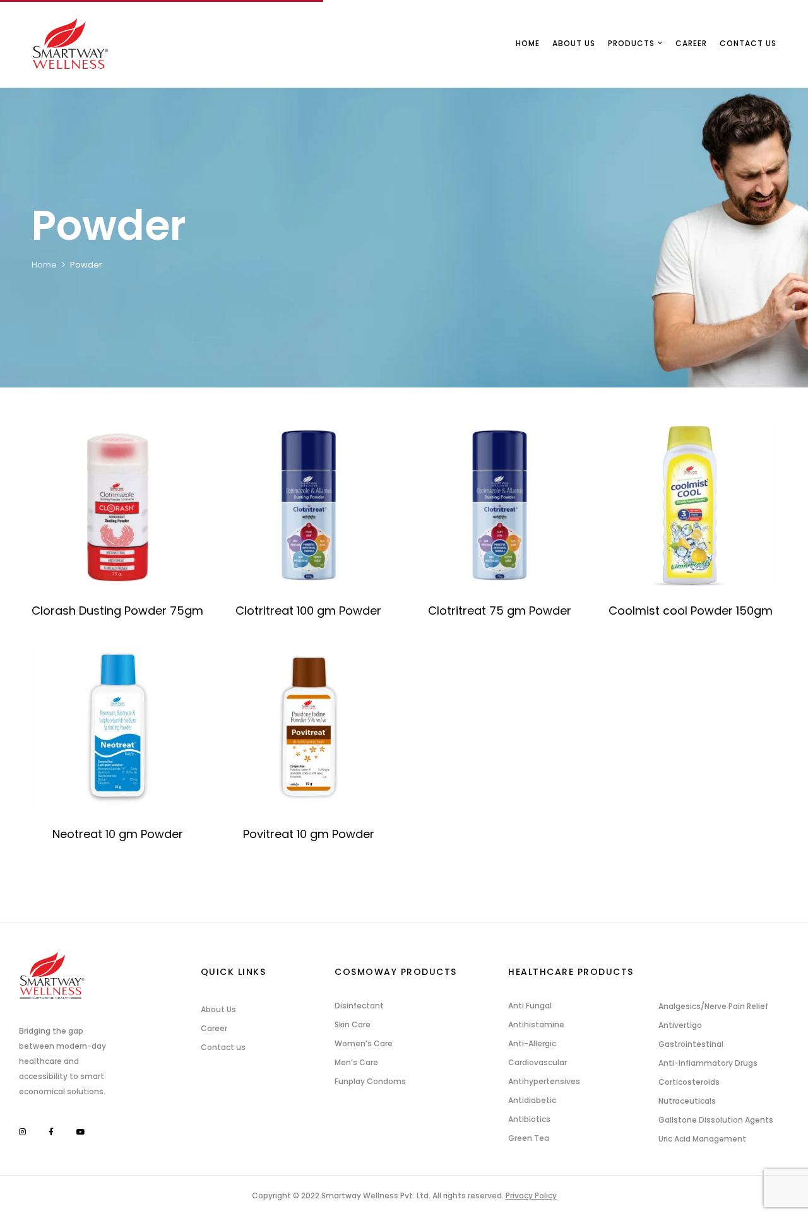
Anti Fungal (530, 1005)
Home (44, 265)
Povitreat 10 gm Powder (308, 834)
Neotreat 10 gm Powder (117, 834)
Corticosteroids (689, 1082)
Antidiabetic (532, 1100)
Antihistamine (536, 1024)
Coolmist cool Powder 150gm (691, 610)
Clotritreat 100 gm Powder (308, 610)
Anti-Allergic (532, 1043)
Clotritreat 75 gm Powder (499, 610)
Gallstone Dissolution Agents (715, 1119)
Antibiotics (529, 1119)
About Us (218, 1009)
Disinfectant (359, 1005)
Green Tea (528, 1138)
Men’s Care (356, 1062)
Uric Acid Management (702, 1138)
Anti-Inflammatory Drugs (708, 1063)
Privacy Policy (531, 1195)
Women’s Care (364, 1043)
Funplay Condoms (370, 1081)
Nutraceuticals (687, 1100)
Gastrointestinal (690, 1044)
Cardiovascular (537, 1062)
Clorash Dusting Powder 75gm (117, 610)
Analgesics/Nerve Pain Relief (713, 1006)
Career (214, 1028)
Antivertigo (680, 1025)
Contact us (223, 1047)
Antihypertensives (544, 1081)
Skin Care (353, 1024)
